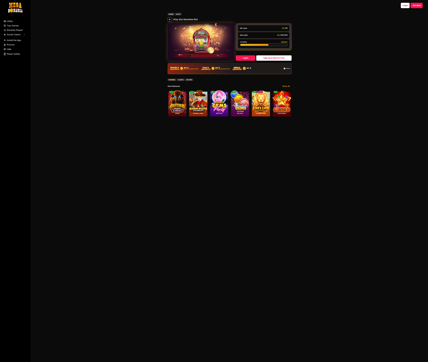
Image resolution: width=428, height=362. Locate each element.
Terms (288, 68)
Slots (178, 14)
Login (405, 5)
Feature (189, 80)
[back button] (170, 19)
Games (171, 14)
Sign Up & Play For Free (273, 58)
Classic (181, 80)
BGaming (172, 80)
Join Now (416, 5)
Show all (286, 86)
